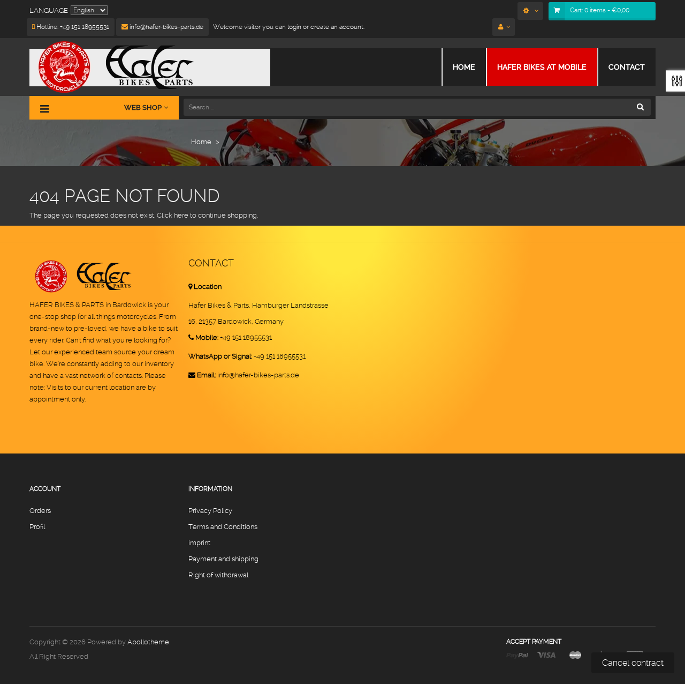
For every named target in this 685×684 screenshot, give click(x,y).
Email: (206, 375)
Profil (37, 527)
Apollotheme (148, 642)
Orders (40, 511)
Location (208, 286)
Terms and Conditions (222, 527)
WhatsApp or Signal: (220, 356)
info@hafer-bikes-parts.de (165, 27)
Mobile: (206, 337)
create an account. (337, 27)
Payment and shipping (223, 559)
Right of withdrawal (218, 575)
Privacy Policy (210, 511)
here (181, 215)
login (293, 27)
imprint (199, 543)
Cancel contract (633, 663)
